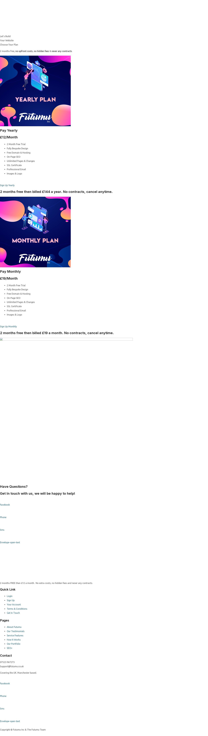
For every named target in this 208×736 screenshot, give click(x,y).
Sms (2, 530)
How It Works (14, 639)
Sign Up (11, 600)
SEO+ (9, 648)
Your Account (14, 604)
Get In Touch (13, 613)
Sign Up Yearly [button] (7, 185)
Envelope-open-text (10, 542)
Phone (3, 517)
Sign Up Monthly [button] (8, 326)
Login (9, 596)
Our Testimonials (15, 631)
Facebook (5, 504)
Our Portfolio (13, 644)
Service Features (15, 635)
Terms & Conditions (17, 608)
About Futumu (14, 627)
